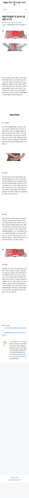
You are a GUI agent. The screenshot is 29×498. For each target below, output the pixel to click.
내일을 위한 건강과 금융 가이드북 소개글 (18, 356)
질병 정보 (7, 325)
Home (4, 25)
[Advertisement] (14, 63)
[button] (25, 9)
